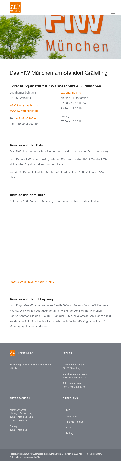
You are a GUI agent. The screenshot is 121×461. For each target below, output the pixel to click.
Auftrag (69, 433)
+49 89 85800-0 (26, 118)
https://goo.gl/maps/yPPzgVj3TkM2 (32, 281)
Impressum (28, 457)
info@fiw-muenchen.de (24, 105)
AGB (68, 410)
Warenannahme (71, 92)
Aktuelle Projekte (75, 421)
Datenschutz (72, 416)
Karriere (70, 427)
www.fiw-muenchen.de (24, 110)
